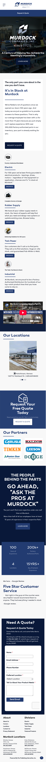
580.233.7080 (29, 745)
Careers (5, 724)
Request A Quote (23, 13)
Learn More (23, 61)
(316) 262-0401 (13, 639)
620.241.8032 (29, 754)
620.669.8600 (7, 754)
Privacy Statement (9, 731)
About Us (6, 721)
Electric (27, 721)
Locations (6, 726)
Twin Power (28, 726)
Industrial (27, 729)
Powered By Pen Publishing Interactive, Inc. (23, 758)
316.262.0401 (7, 745)
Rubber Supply (29, 724)
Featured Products (30, 731)
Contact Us (6, 729)
